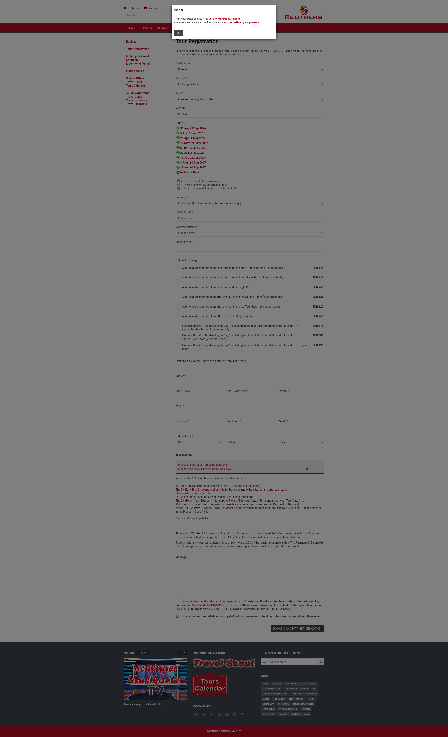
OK (179, 33)
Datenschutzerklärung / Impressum (239, 22)
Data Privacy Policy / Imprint (224, 18)
